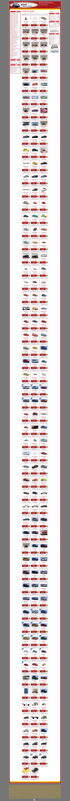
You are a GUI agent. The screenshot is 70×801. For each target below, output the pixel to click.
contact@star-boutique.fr (44, 5)
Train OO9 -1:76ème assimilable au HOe (24, 798)
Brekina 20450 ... (26, 535)
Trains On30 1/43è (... (15, 25)
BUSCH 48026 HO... (35, 456)
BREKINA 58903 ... (35, 720)
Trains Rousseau (35, 795)
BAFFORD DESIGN (50, 786)
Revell (27, 682)
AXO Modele (35, 786)
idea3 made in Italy (24, 789)
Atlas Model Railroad (18, 786)
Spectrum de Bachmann (39, 794)
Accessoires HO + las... (15, 13)
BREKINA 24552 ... (44, 298)
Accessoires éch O (14, 24)
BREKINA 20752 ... (44, 311)
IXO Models (50, 789)
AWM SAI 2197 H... (26, 113)
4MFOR (23, 785)
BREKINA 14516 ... (26, 298)
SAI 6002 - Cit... (35, 522)
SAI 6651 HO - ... (35, 390)
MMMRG (55, 791)
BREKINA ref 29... (35, 245)
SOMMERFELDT (35, 794)
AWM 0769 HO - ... (44, 60)
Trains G (13, 28)
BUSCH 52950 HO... (44, 364)
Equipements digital (14, 34)
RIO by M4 (56, 793)
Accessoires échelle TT (15, 18)
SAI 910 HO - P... (26, 548)
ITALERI (48, 789)
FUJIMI (25, 788)
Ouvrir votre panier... (54, 24)
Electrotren (49, 787)
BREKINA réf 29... (26, 232)
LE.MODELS (17, 790)
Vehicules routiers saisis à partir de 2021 (13, 798)
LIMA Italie (51, 790)
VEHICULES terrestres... (15, 38)
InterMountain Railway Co (36, 789)
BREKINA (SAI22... (26, 271)
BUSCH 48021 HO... (44, 456)
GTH (56, 788)
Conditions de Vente (53, 38)
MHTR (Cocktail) (14, 791)
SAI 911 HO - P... (44, 535)
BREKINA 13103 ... (35, 377)
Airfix (53, 785)
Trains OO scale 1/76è (15, 14)
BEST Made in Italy (59, 786)
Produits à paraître (14, 68)
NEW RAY (13, 792)
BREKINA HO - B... (26, 324)
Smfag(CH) (28, 794)
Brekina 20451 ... (35, 535)
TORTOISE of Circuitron (21, 795)
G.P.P (33, 788)
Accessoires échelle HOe (15, 20)
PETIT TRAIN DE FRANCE (50, 792)
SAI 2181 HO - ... (26, 87)
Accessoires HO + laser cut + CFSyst (25, 796)
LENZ (22, 790)
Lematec (21, 790)
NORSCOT (18, 792)
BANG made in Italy (54, 786)
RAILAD (33, 793)
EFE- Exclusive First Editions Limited (38, 787)
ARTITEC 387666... (44, 720)
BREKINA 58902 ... (26, 707)
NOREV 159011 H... (44, 21)
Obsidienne (29, 792)
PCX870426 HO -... (44, 588)
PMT (60, 792)
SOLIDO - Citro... (44, 153)
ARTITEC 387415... (35, 746)
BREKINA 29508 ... (44, 324)
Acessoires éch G (14, 29)
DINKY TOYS (27, 774)
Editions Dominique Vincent (26, 787)
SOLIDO (45, 154)
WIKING (27, 154)
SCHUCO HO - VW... (35, 258)
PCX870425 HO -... (26, 601)
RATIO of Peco (42, 793)
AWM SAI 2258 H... (44, 126)
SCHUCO (27, 260)
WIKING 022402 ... (35, 153)
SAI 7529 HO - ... (44, 575)
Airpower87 (55, 785)
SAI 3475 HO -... (35, 641)
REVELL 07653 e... (35, 707)
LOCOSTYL (60, 790)
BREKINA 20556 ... (35, 166)
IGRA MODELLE (27, 789)
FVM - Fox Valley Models (30, 788)
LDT (15, 790)
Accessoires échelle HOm (15, 22)
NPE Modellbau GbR (25, 792)
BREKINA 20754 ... (35, 324)
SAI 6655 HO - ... (44, 390)
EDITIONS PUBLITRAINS (32, 787)
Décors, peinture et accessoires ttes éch (15, 797)
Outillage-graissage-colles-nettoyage (26, 797)
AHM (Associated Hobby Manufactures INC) (45, 785)
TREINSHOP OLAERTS (44, 795)
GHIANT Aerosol (46, 788)
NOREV (16, 792)
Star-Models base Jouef (55, 794)
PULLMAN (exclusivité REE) (16, 793)
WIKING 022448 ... (26, 153)
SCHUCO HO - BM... (26, 258)
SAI (35, 75)
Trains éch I (13, 30)
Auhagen (29, 786)
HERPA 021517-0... (35, 87)
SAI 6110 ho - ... (43, 469)
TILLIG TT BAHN (10, 795)
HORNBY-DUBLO (11, 789)
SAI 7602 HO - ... (44, 654)
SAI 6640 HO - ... (35, 614)
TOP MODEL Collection (16, 795)
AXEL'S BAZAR (32, 786)
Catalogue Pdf (53, 42)
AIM (49, 785)
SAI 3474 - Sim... (26, 641)
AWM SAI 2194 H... (35, 100)
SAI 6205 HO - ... (44, 443)
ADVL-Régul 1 (28, 785)
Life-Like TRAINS (44, 790)
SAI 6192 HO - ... (44, 733)
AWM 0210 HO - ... (26, 34)
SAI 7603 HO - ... (26, 667)
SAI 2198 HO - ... (35, 126)
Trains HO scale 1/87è (15, 12)
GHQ (48, 788)
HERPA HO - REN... (35, 21)
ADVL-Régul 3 (34, 785)
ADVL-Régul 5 (39, 785)
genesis (38, 788)
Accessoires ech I (18, 798)
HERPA (36, 88)
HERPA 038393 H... (44, 179)
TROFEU (57, 795)
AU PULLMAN (23, 786)
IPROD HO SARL (45, 789)
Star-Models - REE (51, 794)
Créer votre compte (52, 18)
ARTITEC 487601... (44, 707)
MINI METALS (37, 791)
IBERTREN (21, 789)
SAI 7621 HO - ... (35, 364)
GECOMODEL (36, 788)
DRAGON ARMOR (20, 787)
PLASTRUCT (57, 792)
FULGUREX (27, 788)
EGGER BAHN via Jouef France (45, 787)
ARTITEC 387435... (26, 733)
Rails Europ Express (36, 793)
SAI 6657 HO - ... (26, 403)
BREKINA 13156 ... (35, 443)
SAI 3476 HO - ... (44, 641)
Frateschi (23, 788)
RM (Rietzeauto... (27, 220)
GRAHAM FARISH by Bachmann (52, 788)
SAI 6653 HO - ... (35, 403)
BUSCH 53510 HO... (35, 496)
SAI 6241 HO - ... (44, 522)
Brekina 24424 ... (44, 232)
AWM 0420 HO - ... (35, 34)
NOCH (14, 792)
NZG (27, 792)
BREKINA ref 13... (35, 337)
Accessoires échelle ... (15, 26)
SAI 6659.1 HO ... (44, 403)
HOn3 (35, 798)
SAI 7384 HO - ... (26, 575)
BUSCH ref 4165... (26, 496)
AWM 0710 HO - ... (35, 47)
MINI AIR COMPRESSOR (33, 791)
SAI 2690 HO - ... (35, 430)
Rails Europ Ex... (36, 484)
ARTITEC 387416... (44, 746)
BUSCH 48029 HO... (26, 377)
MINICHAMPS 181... (35, 469)
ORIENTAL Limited (32, 792)
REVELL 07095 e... (44, 667)
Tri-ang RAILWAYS (48, 795)
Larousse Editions (13, 790)
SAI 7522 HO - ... (35, 575)
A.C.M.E (25, 785)
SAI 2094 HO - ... (44, 258)
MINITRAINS (45, 791)
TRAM (40, 795)
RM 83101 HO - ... (26, 219)
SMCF (22, 794)
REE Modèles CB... (44, 496)
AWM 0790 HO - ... (26, 60)
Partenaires (52, 40)
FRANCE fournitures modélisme (16, 788)
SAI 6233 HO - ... (26, 456)
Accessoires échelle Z (15, 31)
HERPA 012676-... (26, 21)
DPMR (15, 787)
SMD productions (25, 794)
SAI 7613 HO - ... (26, 364)
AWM (27, 36)
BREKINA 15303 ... (26, 192)
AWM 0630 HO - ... (26, 47)
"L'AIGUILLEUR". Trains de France (19, 785)
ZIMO (11, 796)
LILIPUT (46, 790)
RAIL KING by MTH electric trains (29, 793)
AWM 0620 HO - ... (44, 34)
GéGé (44, 788)
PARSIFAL (45, 792)
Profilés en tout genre (15, 39)
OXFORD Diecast (37, 792)
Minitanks (43, 791)
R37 (19, 793)
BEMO (56, 786)
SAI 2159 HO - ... (26, 126)
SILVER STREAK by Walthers (18, 794)
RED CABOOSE (45, 793)
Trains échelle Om (14, 27)
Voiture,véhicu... (27, 23)
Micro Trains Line (20, 791)
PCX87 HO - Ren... (26, 614)
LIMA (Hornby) (48, 790)
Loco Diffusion (57, 790)
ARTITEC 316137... (26, 720)
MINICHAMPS (36, 471)
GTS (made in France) (59, 788)
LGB (32, 790)
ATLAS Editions (14, 786)
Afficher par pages (46, 13)
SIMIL (21, 794)
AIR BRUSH (51, 785)
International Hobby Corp (41, 789)
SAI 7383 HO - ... (26, 588)
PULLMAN (13, 793)
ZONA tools (13, 796)
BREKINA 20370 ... (44, 245)
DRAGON (17, 787)
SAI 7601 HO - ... (35, 654)
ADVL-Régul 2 (31, 785)
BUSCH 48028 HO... (44, 219)
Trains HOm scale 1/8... (15, 21)
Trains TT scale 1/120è (15, 17)
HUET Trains (16, 789)
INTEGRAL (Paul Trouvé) (31, 789)
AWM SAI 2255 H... (35, 113)
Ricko (54, 793)
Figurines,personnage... (15, 36)
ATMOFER (21, 786)
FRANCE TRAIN (20, 788)
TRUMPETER (59, 795)
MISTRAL (50, 791)
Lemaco (19, 790)
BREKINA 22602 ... (35, 232)
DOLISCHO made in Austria (11, 787)
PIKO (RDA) (55, 792)
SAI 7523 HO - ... (44, 548)
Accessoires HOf (29, 798)
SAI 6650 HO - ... (26, 390)
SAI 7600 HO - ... (26, 654)
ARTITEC (44, 708)
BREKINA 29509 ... (26, 337)
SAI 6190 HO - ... (35, 548)
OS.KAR (35, 792)
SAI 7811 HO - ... (44, 430)
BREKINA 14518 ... (35, 298)
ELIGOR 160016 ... (35, 773)
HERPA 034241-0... (35, 179)
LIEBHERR (41, 790)
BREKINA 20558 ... (35, 192)
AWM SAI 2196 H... (44, 100)
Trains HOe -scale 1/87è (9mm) (54, 796)
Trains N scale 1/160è (15, 15)
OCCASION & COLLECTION (15, 37)
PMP (59, 792)
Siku (14, 794)
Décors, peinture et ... (15, 33)
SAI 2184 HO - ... (44, 87)
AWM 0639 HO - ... (35, 60)
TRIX (52, 795)
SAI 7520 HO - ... (35, 588)
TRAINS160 (39, 795)
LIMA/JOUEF (53, 790)
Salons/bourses (53, 36)
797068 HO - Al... (35, 601)
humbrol (19, 789)
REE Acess (51, 793)
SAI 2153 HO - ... (44, 113)
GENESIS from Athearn (41, 788)
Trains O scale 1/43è (14, 23)
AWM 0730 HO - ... (44, 47)
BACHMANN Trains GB (41, 786)
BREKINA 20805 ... (44, 192)
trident (50, 795)
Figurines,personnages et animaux (33, 797)
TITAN (13, 795)
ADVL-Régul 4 (36, 785)
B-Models (37, 786)
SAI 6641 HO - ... (44, 614)
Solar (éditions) (30, 794)
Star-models (48, 794)
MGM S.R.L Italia (10, 791)
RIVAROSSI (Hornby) (59, 793)
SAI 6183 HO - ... (35, 680)
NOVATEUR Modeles (21, 792)
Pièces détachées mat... (15, 32)
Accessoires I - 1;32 (33, 798)
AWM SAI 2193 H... (26, 100)
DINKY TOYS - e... (26, 773)
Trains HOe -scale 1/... (15, 19)
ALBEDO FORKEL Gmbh (58, 785)
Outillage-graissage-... (15, 35)
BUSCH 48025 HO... (26, 469)
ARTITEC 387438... (35, 733)
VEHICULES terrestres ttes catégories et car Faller (48, 797)
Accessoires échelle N (15, 16)
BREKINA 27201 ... (35, 311)
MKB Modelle (52, 791)
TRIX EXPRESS (54, 795)
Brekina (27, 194)
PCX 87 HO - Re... (44, 601)
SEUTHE (13, 794)
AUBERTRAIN (26, 786)
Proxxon (11, 793)
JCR (57, 789)
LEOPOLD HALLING (25, 790)
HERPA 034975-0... (26, 179)
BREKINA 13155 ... (26, 443)
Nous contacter (53, 41)
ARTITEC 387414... (26, 746)
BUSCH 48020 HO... (35, 219)
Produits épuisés (14, 69)
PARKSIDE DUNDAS (42, 792)
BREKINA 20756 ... (44, 377)
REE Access (48, 793)
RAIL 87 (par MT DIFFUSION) (23, 793)
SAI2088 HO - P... (26, 311)
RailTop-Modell (39, 793)
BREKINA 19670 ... (44, 680)
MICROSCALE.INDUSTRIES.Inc (25, 791)
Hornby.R (14, 789)
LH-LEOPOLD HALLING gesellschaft (36, 790)
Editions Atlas (23, 787)
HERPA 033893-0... (44, 166)
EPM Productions (53, 787)
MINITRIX (48, 791)
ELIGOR (36, 774)
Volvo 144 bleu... (44, 271)
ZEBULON (10, 796)
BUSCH (27, 207)
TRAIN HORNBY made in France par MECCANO (29, 795)
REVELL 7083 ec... (26, 680)
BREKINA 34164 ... (35, 667)
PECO (46, 792)
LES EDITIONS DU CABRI (29, 790)
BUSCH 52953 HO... (26, 430)
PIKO (53, 792)
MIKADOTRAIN (29, 791)
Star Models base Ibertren (44, 794)
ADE (26, 785)
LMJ (55, 790)
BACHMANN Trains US (45, 786)
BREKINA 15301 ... (26, 166)
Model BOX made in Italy (58, 791)
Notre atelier (52, 37)
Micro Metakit (17, 791)
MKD (53, 791)
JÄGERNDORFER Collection (54, 789)
